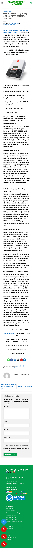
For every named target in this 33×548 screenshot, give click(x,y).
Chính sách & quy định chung (13, 513)
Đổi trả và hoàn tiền (10, 510)
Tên (5, 422)
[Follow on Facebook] (6, 472)
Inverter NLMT (9, 533)
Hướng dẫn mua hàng (11, 515)
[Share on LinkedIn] (24, 359)
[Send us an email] (10, 472)
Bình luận (7, 406)
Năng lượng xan (9, 333)
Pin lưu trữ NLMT (9, 539)
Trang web (7, 437)
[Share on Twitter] (14, 359)
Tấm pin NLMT (9, 530)
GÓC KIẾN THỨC (7, 11)
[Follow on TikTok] (8, 472)
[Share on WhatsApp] (8, 359)
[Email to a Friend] (18, 359)
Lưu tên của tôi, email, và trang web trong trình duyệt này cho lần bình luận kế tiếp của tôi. (16, 448)
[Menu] (2, 3)
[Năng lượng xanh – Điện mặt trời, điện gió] (16, 3)
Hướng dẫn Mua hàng (25, 386)
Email (6, 429)
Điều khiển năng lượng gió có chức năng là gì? (8, 386)
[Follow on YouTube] (14, 472)
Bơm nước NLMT (9, 528)
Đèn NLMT (8, 535)
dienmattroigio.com (9, 24)
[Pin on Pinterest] (21, 359)
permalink (13, 368)
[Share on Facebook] (11, 359)
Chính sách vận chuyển (11, 519)
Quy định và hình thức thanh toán (14, 521)
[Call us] (12, 472)
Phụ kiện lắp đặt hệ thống (11, 537)
